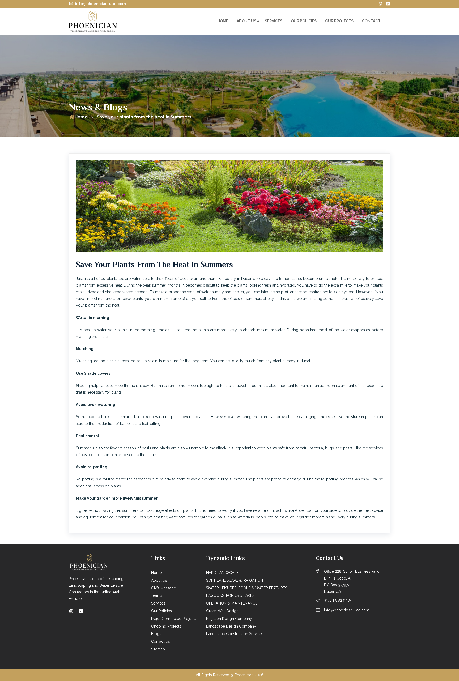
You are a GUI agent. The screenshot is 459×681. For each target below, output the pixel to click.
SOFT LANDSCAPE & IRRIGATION (234, 580)
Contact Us (160, 641)
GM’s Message (163, 588)
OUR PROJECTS (339, 21)
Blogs (156, 634)
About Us (246, 21)
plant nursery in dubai (291, 361)
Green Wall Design (222, 611)
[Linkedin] (81, 611)
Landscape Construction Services (235, 634)
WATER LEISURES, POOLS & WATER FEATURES (246, 588)
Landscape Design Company (231, 626)
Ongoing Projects (166, 626)
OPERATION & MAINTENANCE (231, 603)
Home (222, 21)
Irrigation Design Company (229, 618)
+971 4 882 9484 (338, 600)
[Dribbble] (388, 4)
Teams (156, 595)
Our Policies (304, 21)
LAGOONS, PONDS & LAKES (230, 595)
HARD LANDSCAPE (222, 573)
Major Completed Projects (173, 618)
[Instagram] (380, 4)
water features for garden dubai (196, 517)
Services (273, 21)
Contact (371, 21)
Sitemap (158, 649)
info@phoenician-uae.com (100, 4)
